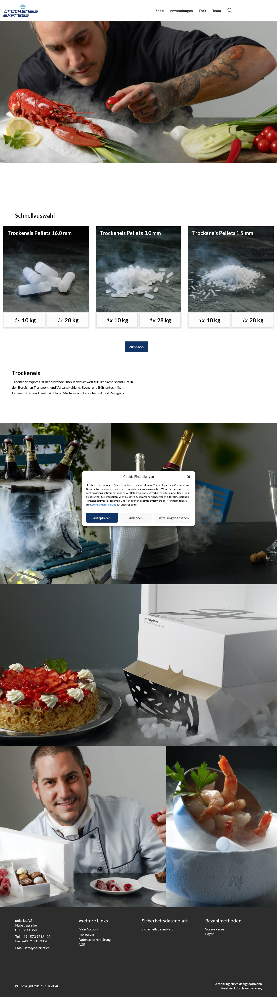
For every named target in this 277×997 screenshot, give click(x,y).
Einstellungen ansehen (172, 518)
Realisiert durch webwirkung (241, 988)
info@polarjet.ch (37, 948)
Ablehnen (136, 518)
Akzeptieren (102, 518)
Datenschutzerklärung (103, 504)
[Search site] (229, 11)
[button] (189, 476)
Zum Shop (136, 347)
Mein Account (88, 929)
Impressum (86, 934)
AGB (82, 944)
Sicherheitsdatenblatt (157, 929)
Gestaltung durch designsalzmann (238, 984)
